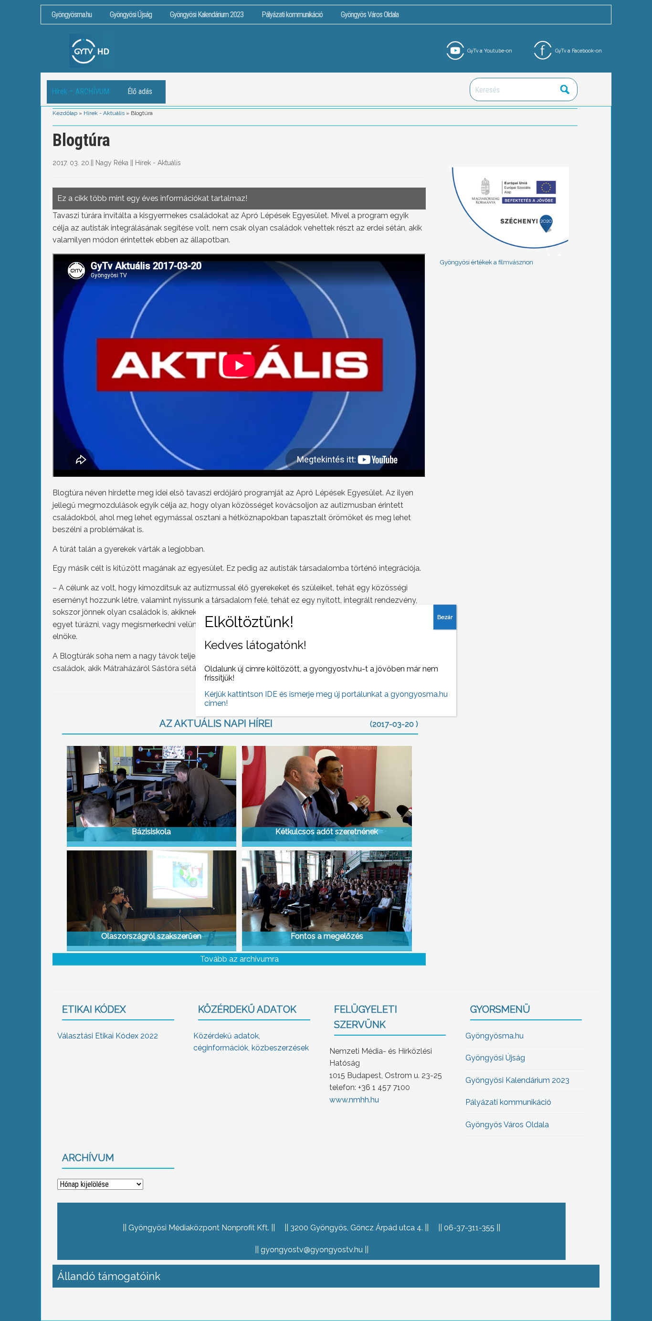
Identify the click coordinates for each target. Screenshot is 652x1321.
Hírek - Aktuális (104, 113)
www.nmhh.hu (354, 1099)
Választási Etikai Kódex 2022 (107, 1035)
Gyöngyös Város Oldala (370, 14)
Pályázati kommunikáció (292, 14)
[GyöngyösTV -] (90, 50)
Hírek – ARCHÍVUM (80, 91)
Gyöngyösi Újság (131, 14)
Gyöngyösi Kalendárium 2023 (206, 14)
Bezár (444, 617)
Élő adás (139, 91)
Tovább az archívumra (239, 959)
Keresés (565, 89)
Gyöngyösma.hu (72, 14)
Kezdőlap (65, 113)
